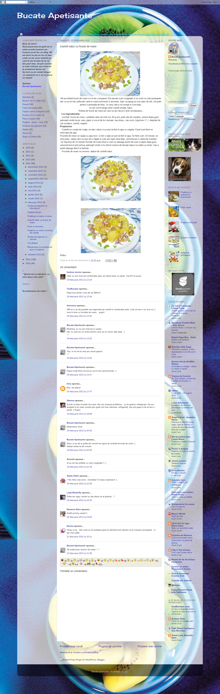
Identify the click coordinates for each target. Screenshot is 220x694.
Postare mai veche (150, 646)
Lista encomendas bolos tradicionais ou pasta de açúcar (182, 540)
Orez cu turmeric (35, 226)
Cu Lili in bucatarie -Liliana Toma (182, 307)
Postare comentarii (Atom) (85, 652)
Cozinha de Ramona (182, 535)
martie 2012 (34, 198)
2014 (28, 156)
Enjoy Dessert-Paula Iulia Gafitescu (182, 591)
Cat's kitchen (178, 470)
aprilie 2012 (34, 194)
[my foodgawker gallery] (183, 295)
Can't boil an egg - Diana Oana (181, 524)
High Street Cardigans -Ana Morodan (183, 629)
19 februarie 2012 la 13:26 (79, 358)
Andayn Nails (178, 619)
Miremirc (176, 585)
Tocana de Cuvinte (181, 376)
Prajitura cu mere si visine (40, 216)
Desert (25, 104)
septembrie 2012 (36, 179)
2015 (28, 152)
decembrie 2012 (36, 167)
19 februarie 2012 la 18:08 (79, 414)
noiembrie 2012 (36, 171)
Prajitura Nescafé (189, 222)
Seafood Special (179, 463)
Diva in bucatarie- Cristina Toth (180, 574)
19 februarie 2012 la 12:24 (79, 280)
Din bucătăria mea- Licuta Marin (181, 438)
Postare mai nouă (71, 646)
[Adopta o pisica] (184, 151)
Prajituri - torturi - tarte (32, 122)
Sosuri (25, 133)
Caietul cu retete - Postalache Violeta (181, 568)
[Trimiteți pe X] (112, 260)
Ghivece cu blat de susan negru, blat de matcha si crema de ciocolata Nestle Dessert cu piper (183, 426)
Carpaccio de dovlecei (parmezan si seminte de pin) (182, 407)
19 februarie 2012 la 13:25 (79, 316)
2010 (28, 263)
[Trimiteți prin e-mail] (106, 260)
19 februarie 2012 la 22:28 (79, 484)
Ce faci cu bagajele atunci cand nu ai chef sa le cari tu (184, 610)
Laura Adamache (180, 403)
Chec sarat (186, 207)
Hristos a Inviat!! (179, 473)
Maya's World (178, 514)
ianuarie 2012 (35, 254)
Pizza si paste (28, 119)
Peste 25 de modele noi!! (182, 621)
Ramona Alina (74, 509)
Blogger (124, 671)
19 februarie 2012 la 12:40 (79, 296)
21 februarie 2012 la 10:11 (79, 537)
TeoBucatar (72, 289)
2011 (28, 259)
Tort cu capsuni (178, 506)
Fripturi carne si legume (33, 111)
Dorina (70, 526)
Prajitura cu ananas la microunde (186, 194)
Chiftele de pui (34, 212)
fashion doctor (74, 272)
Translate (190, 119)
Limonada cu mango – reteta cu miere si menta (184, 367)
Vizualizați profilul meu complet (183, 64)
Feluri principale (30, 108)
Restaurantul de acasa (183, 504)
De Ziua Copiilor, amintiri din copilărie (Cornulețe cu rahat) (184, 381)
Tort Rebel (32, 243)
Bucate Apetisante (54, 15)
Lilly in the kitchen (181, 550)
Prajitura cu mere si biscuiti (183, 441)
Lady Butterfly (74, 493)
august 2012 (34, 183)
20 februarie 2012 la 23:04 (79, 517)
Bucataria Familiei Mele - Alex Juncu (183, 324)
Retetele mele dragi (181, 347)
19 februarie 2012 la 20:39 (79, 431)
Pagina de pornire (110, 646)
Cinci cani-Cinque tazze (182, 552)
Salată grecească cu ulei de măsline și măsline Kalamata (184, 313)
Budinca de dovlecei (180, 340)
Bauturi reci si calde (31, 101)
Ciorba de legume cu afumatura (37, 207)
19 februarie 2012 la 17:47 (79, 391)
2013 (28, 159)
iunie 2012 (33, 187)
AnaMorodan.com (181, 606)
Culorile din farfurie (181, 580)
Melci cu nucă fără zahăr (182, 528)
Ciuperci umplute (189, 237)
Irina (69, 384)
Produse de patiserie (32, 126)
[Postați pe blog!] (109, 260)
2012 (28, 163)
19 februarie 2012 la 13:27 (79, 375)
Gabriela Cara (178, 480)
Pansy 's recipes (180, 449)
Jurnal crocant (179, 461)
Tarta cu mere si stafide (182, 497)
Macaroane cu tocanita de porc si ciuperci (40, 248)
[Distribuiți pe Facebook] (115, 260)
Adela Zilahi (73, 476)
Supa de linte (177, 516)
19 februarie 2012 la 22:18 (79, 467)
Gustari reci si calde (31, 115)
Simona (70, 400)
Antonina (71, 305)
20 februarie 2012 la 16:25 (79, 500)
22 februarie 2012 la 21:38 (79, 553)
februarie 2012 (35, 202)
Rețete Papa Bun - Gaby (184, 337)
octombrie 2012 (36, 175)
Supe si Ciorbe (29, 137)
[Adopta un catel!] (179, 180)
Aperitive (26, 97)
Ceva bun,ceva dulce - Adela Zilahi (183, 493)
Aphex (175, 391)
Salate (25, 129)
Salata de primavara (185, 254)
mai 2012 (33, 190)
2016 (28, 148)
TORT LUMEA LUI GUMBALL (180, 483)
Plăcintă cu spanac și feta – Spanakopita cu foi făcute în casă (184, 351)
